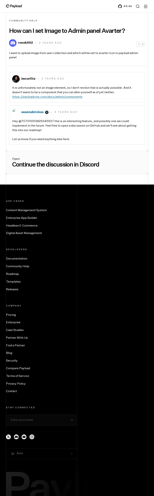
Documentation (16, 258)
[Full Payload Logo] (14, 6)
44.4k (127, 6)
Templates (13, 281)
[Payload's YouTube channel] (24, 436)
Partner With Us (17, 337)
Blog (9, 353)
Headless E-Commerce (22, 225)
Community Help (23, 21)
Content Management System (26, 210)
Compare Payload (18, 368)
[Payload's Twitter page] (8, 436)
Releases (12, 289)
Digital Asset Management (24, 233)
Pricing (11, 315)
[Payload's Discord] (16, 436)
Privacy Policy (16, 383)
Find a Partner (15, 345)
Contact (11, 391)
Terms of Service (17, 376)
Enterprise (13, 322)
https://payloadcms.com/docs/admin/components (47, 96)
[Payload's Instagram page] (31, 436)
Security (12, 360)
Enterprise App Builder (21, 218)
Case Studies (15, 330)
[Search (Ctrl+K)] (138, 6)
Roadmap (12, 274)
